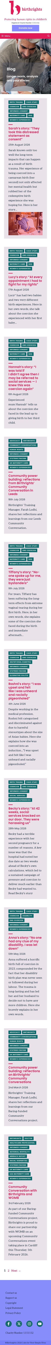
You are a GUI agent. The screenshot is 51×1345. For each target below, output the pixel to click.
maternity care (17, 115)
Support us (11, 1298)
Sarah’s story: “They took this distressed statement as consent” (23, 133)
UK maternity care (19, 463)
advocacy (15, 441)
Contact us (11, 1293)
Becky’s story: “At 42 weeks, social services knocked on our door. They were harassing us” (24, 815)
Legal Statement (14, 1308)
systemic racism (18, 458)
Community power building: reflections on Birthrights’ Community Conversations (24, 1074)
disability (27, 916)
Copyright (10, 1303)
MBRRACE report (18, 1156)
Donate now (25, 28)
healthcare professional (22, 1143)
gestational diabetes (20, 662)
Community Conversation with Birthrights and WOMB (22, 1192)
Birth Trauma (16, 102)
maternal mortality (20, 1152)
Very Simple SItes (38, 1343)
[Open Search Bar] (48, 36)
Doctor (28, 1138)
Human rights (16, 450)
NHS (30, 115)
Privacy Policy (13, 1313)
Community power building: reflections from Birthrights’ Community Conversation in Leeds (24, 485)
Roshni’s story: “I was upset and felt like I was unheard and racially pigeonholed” (24, 691)
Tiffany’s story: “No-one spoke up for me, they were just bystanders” (24, 577)
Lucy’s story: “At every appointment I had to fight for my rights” (25, 281)
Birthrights (29, 441)
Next (16, 1270)
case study (32, 102)
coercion (14, 107)
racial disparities (18, 1161)
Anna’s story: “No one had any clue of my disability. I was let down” (25, 943)
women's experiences (20, 120)
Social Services (17, 796)
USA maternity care (19, 1174)
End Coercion (29, 107)
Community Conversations (23, 445)
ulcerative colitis (19, 675)
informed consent (19, 111)
